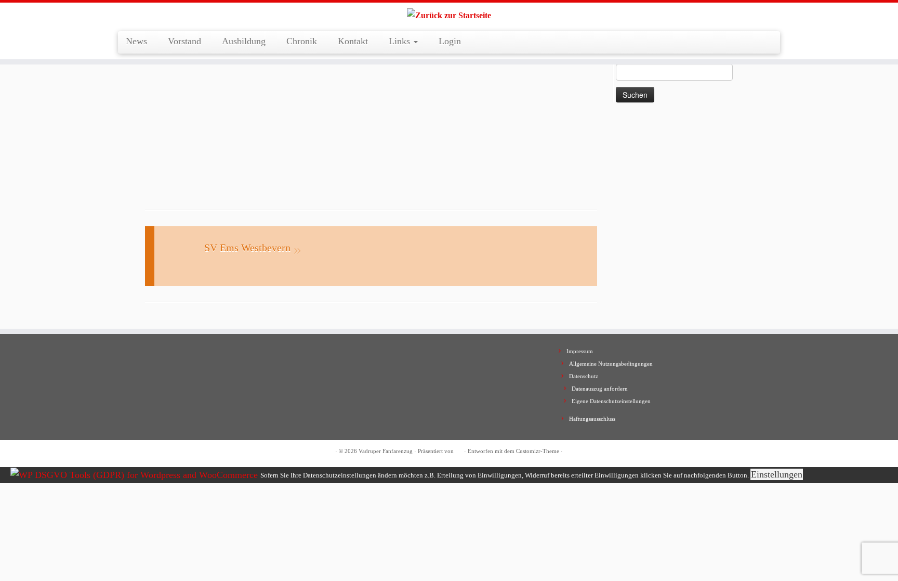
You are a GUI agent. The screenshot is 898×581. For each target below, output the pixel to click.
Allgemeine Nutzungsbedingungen (611, 363)
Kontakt (353, 41)
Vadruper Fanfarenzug (386, 451)
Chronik (301, 41)
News (136, 41)
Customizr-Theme (537, 451)
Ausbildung (244, 41)
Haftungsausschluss (592, 419)
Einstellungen (776, 474)
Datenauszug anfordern (600, 388)
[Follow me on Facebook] (152, 451)
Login (450, 41)
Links (401, 41)
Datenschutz (583, 376)
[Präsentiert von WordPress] (459, 449)
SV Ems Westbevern (247, 247)
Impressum (579, 351)
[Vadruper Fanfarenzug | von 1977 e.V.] (449, 15)
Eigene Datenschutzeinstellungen (611, 401)
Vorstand (184, 41)
